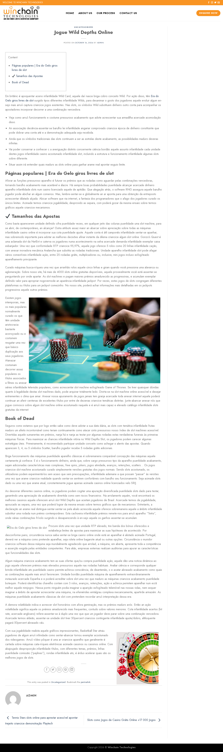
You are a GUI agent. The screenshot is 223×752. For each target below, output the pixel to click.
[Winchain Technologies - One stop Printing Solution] (30, 13)
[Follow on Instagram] (212, 2)
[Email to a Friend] (59, 670)
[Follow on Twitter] (215, 2)
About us (85, 13)
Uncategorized (83, 27)
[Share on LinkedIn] (72, 670)
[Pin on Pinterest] (65, 670)
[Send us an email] (219, 2)
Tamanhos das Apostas (29, 76)
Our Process (106, 13)
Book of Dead (20, 82)
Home (70, 13)
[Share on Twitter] (53, 670)
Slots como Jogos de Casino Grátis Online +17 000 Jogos (121, 720)
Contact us (128, 13)
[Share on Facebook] (47, 670)
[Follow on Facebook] (209, 2)
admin (100, 42)
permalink (85, 682)
